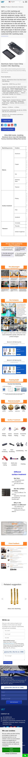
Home (3, 7)
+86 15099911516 (7, 717)
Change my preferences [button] (11, 753)
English (13, 1)
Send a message (8, 662)
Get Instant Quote (14, 672)
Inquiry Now (6, 120)
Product (8, 7)
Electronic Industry (17, 7)
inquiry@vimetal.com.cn (8, 643)
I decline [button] (11, 751)
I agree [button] (11, 748)
